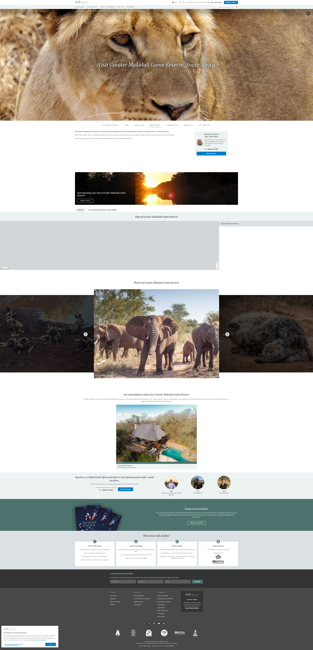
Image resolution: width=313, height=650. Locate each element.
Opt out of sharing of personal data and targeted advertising (14, 644)
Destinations (79, 7)
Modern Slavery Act (162, 610)
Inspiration (110, 7)
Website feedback (115, 601)
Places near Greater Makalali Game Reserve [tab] (102, 210)
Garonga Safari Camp (124, 465)
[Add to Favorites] (308, 13)
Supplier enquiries (139, 601)
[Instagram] (154, 623)
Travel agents (138, 604)
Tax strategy (161, 613)
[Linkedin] (163, 623)
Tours (126, 125)
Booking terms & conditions (165, 598)
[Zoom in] (217, 263)
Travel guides (139, 125)
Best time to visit (205, 125)
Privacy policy (161, 604)
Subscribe (197, 581)
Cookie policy (161, 607)
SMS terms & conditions (164, 601)
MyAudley (113, 598)
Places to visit (155, 125)
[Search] (236, 6)
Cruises (102, 7)
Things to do (188, 125)
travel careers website (192, 608)
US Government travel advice (142, 598)
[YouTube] (159, 623)
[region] (109, 245)
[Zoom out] (217, 265)
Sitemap (112, 604)
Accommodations (172, 125)
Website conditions (162, 595)
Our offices (113, 595)
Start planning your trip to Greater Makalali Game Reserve (101, 194)
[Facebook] (149, 623)
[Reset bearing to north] (217, 268)
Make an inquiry (211, 153)
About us (121, 7)
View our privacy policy (40, 640)
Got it (50, 644)
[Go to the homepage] (81, 2)
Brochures (130, 7)
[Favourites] (180, 2)
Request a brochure (196, 523)
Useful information (139, 595)
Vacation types (92, 7)
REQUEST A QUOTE (231, 2)
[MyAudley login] (184, 2)
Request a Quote (85, 200)
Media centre (161, 616)
